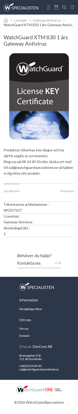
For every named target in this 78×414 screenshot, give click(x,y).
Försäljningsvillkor (30, 309)
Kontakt (24, 335)
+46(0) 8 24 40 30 (30, 365)
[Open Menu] (72, 7)
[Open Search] (64, 7)
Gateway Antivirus (47, 20)
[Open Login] (48, 7)
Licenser (20, 20)
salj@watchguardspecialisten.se (33, 167)
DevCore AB (42, 346)
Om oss (24, 328)
